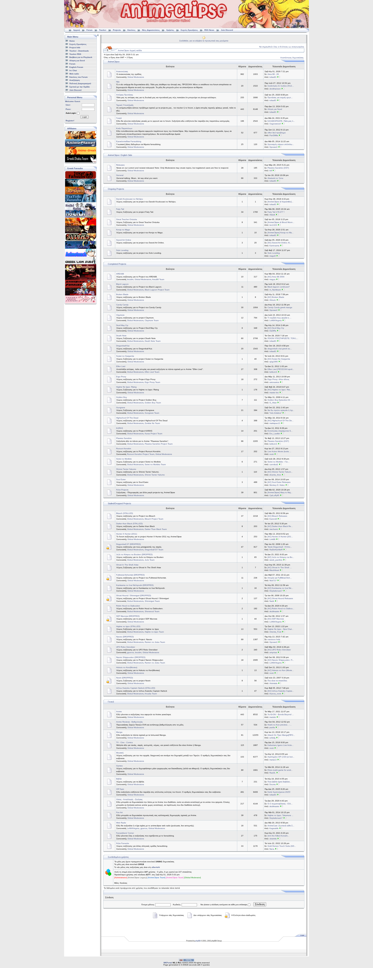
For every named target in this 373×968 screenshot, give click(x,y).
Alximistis (273, 683)
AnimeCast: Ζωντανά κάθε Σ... (281, 826)
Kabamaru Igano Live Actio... (281, 745)
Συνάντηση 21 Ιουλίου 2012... (281, 86)
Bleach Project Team (154, 519)
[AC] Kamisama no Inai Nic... (280, 588)
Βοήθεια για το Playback (80, 57)
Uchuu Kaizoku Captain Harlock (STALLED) (135, 688)
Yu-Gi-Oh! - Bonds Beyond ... (281, 714)
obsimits (273, 839)
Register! (70, 121)
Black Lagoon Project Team (157, 290)
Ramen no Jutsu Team (155, 642)
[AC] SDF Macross (276, 619)
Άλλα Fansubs (122, 843)
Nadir (271, 601)
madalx (272, 717)
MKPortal (168, 963)
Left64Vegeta (275, 320)
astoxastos (274, 382)
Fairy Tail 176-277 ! (276, 212)
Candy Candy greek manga (280, 307)
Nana (271, 849)
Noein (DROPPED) (124, 678)
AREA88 (120, 274)
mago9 (272, 256)
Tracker (102, 30)
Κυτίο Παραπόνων (124, 128)
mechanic (273, 529)
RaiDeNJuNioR (276, 550)
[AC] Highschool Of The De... (281, 420)
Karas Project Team (153, 433)
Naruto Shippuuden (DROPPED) (130, 657)
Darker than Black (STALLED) (129, 523)
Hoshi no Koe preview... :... (280, 725)
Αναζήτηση (74, 80)
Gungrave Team (152, 413)
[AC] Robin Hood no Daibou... (281, 608)
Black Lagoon (122, 284)
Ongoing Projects (116, 189)
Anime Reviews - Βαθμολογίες (129, 722)
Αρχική (76, 30)
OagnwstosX (275, 124)
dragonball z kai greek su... (280, 349)
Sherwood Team (152, 611)
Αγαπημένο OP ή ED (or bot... (281, 757)
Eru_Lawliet (274, 433)
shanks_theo (275, 475)
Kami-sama (274, 246)
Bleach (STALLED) (124, 513)
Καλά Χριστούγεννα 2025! (279, 792)
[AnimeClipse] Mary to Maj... (280, 492)
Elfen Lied (120, 366)
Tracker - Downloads (79, 51)
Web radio (74, 74)
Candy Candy (122, 305)
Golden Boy (121, 397)
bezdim (130, 279)
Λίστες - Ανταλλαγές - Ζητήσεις (129, 799)
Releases (120, 165)
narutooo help (274, 639)
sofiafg (272, 738)
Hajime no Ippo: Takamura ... (280, 815)
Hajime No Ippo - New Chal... (280, 629)
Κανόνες (131, 30)
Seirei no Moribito (124, 459)
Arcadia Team (151, 694)
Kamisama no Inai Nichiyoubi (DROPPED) (134, 585)
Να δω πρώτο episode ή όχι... (281, 410)
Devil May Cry (122, 325)
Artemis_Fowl (275, 632)
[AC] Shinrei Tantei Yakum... (280, 472)
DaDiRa (272, 331)
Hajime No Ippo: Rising (126, 387)
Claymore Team (152, 320)
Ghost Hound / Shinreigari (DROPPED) (133, 595)
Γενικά (119, 118)
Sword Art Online (123, 240)
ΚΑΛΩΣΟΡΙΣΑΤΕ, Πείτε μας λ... (281, 121)
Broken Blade (122, 294)
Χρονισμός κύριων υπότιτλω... (281, 144)
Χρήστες (170, 30)
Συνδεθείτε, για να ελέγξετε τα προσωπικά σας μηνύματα (203, 41)
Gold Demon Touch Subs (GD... (282, 846)
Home (72, 41)
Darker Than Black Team (156, 529)
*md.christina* (275, 413)
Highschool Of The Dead (127, 418)
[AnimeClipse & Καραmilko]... (280, 202)
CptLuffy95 (274, 495)
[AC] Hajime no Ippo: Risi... (280, 390)
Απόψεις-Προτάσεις (124, 95)
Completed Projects (117, 264)
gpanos (130, 652)
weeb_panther (275, 560)
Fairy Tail (120, 209)
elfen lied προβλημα (277, 133)
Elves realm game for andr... (280, 770)
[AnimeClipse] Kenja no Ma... (281, 233)
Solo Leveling (122, 250)
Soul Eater (121, 479)
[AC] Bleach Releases (277, 516)
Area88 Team (158, 279)
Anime (119, 711)
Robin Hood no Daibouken (128, 606)
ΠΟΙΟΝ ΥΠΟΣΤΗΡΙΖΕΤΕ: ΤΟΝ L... (283, 338)
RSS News (209, 30)
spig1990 (273, 362)
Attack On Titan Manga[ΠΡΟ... (281, 735)
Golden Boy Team (153, 403)
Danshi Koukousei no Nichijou (129, 199)
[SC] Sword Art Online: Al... (279, 243)
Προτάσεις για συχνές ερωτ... (280, 97)
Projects (117, 30)
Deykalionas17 (276, 591)
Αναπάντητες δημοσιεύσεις (292, 58)
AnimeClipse (113, 61)
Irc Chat (73, 70)
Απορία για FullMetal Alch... (280, 578)
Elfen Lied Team (152, 372)
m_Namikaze (275, 290)
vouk (271, 454)
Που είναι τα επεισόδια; (277, 681)
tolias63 (272, 77)
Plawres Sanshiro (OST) (278, 168)
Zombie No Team (152, 423)
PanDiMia (273, 135)
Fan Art (119, 812)
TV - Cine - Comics (124, 742)
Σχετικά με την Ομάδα (79, 87)
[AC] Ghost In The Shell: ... (280, 567)
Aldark (272, 215)
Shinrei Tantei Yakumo (126, 469)
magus (272, 279)
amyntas (273, 652)
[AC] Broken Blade (276, 297)
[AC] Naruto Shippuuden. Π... (281, 660)
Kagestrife (274, 828)
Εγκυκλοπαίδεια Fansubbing (128, 141)
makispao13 (274, 423)
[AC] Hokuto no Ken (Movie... (281, 670)
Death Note (121, 336)
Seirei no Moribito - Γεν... (278, 462)
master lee (274, 392)
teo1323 (273, 225)
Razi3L (272, 773)
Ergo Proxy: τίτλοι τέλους (278, 379)
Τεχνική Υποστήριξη (124, 105)
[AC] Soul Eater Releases (279, 482)
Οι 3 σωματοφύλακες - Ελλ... (280, 804)
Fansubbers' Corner (125, 833)
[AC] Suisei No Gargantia (279, 359)
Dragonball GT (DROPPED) (128, 544)
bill (270, 170)
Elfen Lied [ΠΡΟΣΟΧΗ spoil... (281, 369)
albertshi (156, 867)
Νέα (117, 82)
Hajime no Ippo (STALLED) (128, 626)
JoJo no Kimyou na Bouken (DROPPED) (134, 554)
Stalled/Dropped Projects (119, 503)
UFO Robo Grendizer (125, 647)
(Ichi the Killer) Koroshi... (278, 836)
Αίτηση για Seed (77, 60)
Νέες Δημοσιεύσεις (151, 30)
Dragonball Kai (122, 346)
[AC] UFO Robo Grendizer (279, 650)
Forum (89, 30)
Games (119, 766)
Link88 (272, 539)
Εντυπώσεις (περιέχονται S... (280, 431)
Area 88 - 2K (273, 74)
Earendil (273, 519)
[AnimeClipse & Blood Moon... (281, 222)
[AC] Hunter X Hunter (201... (280, 537)
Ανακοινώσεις (122, 71)
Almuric (272, 300)
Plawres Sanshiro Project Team (159, 444)
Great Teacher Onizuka (126, 219)
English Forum (76, 67)
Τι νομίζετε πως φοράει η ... (279, 318)
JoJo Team (149, 560)
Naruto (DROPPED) (125, 637)
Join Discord (227, 30)
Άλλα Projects (122, 490)
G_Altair (273, 403)
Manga (119, 732)
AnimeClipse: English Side (120, 155)
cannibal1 (273, 464)
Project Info (74, 47)
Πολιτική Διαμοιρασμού (80, 83)
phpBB (197, 941)
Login (84, 117)
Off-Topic (120, 789)
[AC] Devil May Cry (276, 328)
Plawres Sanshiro (124, 438)
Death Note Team (152, 341)
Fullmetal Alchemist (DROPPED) (130, 575)
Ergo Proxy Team (152, 382)
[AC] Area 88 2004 (276, 277)
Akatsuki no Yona (275, 178)
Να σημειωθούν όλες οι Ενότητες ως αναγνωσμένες (281, 47)
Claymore (120, 315)
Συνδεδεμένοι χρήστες (118, 857)
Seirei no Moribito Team (155, 464)
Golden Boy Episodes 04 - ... (281, 400)
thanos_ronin (275, 694)
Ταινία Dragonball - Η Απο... (280, 547)
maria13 (273, 760)
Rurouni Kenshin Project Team (140, 454)
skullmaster (274, 611)
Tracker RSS (75, 54)
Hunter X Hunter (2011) (126, 534)
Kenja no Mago (123, 230)
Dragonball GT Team (154, 550)
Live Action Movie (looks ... (279, 451)
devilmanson (275, 89)
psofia (272, 727)
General (119, 175)
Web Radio (121, 823)
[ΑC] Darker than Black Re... (280, 526)
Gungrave (120, 407)
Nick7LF (273, 580)
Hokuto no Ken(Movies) (126, 667)
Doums (272, 784)
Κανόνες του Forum (78, 77)
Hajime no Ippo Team (154, 632)
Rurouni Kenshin (123, 448)
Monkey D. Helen (277, 485)
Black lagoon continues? (279, 287)
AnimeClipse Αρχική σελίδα (130, 50)
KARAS (119, 428)
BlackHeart (274, 570)
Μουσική (120, 753)
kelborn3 (273, 372)
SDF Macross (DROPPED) (127, 616)
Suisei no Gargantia (125, 356)
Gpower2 (273, 147)
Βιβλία (119, 779)
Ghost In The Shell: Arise (127, 565)
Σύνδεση (260, 904)
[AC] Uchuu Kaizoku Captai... (281, 691)
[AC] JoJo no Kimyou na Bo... (281, 557)
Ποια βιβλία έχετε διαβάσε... (279, 782)
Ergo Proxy (121, 377)
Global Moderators (135, 77)
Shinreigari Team (152, 601)
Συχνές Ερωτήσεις (189, 30)
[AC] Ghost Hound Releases (280, 598)
